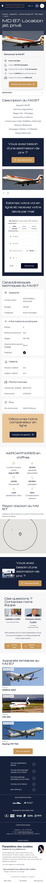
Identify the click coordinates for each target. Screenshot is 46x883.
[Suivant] (8, 192)
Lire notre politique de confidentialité (13, 864)
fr (29, 6)
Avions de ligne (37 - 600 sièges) (31, 14)
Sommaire (7, 92)
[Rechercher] (36, 6)
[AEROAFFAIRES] (2, 6)
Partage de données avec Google (14, 871)
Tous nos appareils (23, 751)
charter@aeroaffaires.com (25, 832)
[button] (23, 84)
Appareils (13, 14)
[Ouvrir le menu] (42, 6)
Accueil (5, 14)
